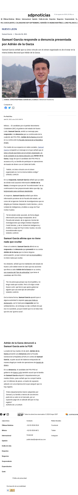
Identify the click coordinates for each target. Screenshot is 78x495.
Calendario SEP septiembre (27, 23)
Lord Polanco (70, 23)
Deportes (52, 19)
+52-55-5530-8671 (33, 430)
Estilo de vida (43, 19)
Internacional (26, 19)
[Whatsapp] (13, 107)
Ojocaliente (9, 23)
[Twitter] (9, 107)
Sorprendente (69, 19)
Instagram (54, 435)
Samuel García (7, 34)
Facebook (54, 425)
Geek (4, 471)
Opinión (34, 19)
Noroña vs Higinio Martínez (51, 23)
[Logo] (39, 15)
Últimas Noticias (8, 19)
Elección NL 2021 (21, 34)
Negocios (60, 19)
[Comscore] (72, 414)
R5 (2, 23)
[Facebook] (6, 107)
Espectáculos (7, 466)
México (18, 19)
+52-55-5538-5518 (33, 425)
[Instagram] (8, 414)
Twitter (53, 430)
